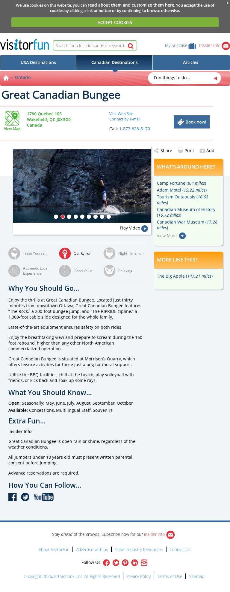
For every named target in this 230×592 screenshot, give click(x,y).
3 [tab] (69, 217)
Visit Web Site (121, 113)
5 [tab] (82, 217)
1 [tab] (56, 217)
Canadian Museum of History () (186, 212)
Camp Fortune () (181, 183)
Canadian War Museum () (187, 224)
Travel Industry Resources (139, 549)
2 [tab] (62, 217)
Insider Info (210, 45)
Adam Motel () (182, 190)
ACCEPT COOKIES (115, 22)
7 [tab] (95, 217)
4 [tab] (76, 217)
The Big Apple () (185, 276)
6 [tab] (89, 217)
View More (167, 235)
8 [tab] (102, 217)
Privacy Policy (138, 576)
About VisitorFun (54, 549)
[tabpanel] (82, 186)
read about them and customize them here (131, 5)
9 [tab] (109, 217)
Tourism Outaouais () (182, 199)
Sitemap (196, 576)
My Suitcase (176, 45)
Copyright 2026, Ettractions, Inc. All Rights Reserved (72, 576)
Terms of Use (169, 576)
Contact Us (180, 549)
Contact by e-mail (124, 119)
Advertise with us (92, 549)
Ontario (23, 77)
